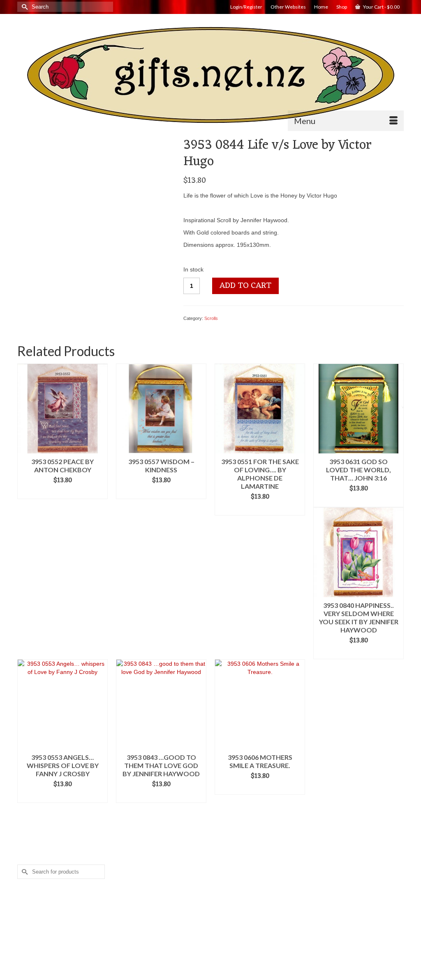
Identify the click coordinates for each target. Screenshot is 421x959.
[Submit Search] (23, 7)
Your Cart (381, 7)
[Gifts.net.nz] (210, 75)
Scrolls (211, 318)
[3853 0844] (94, 213)
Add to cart (245, 285)
